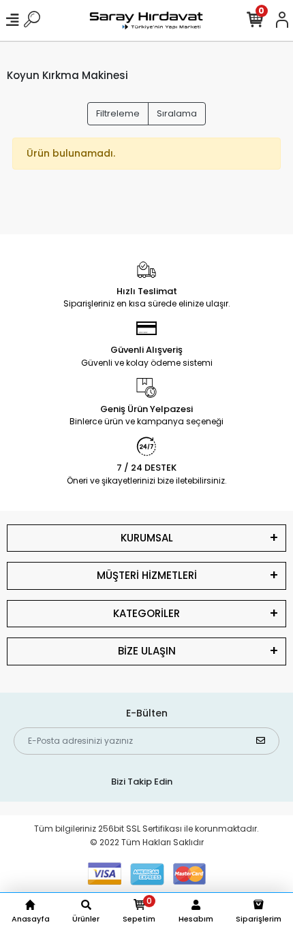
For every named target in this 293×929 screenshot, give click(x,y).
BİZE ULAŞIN (147, 651)
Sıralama (177, 113)
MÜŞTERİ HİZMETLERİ (147, 575)
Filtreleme (118, 113)
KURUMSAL (147, 538)
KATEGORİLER (146, 613)
